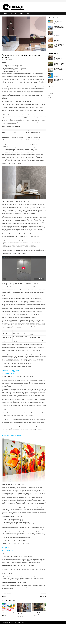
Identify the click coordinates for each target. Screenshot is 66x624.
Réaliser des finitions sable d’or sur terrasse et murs (11, 435)
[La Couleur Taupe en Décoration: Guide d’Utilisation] (50, 32)
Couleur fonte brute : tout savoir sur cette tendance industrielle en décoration (8, 614)
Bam (23, 622)
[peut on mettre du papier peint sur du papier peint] (50, 68)
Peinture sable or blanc (6, 547)
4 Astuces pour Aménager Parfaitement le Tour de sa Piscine (58, 21)
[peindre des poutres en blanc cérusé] (50, 74)
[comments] (58, 17)
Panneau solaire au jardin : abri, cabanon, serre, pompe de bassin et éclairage (59, 63)
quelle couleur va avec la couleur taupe (58, 80)
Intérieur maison (14, 13)
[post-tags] (62, 17)
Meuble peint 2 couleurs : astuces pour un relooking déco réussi (38, 613)
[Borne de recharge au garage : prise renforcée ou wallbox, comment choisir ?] (50, 56)
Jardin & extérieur (6, 13)
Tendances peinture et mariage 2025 (8, 371)
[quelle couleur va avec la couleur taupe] (50, 79)
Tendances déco (22, 13)
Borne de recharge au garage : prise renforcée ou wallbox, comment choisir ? (59, 57)
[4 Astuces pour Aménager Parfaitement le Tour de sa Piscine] (50, 20)
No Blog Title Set (11, 622)
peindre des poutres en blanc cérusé (58, 74)
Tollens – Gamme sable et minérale (8, 548)
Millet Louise (5, 59)
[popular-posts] (50, 17)
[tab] (50, 17)
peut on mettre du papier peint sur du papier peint (58, 69)
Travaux (27, 13)
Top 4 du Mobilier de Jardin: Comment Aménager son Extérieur (59, 45)
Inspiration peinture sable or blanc (8, 433)
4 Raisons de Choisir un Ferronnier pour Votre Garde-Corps (58, 39)
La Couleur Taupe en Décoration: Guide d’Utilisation (23, 614)
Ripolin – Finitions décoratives (7, 550)
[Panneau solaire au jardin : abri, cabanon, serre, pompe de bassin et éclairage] (50, 62)
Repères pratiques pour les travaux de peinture (10, 370)
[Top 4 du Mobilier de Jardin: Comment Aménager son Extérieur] (50, 44)
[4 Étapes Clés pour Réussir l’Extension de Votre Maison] (50, 26)
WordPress (20, 622)
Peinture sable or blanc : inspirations (8, 373)
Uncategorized (50, 97)
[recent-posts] (54, 17)
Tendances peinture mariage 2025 (8, 545)
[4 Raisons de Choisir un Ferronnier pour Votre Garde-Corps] (50, 38)
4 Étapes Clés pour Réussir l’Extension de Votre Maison (59, 27)
